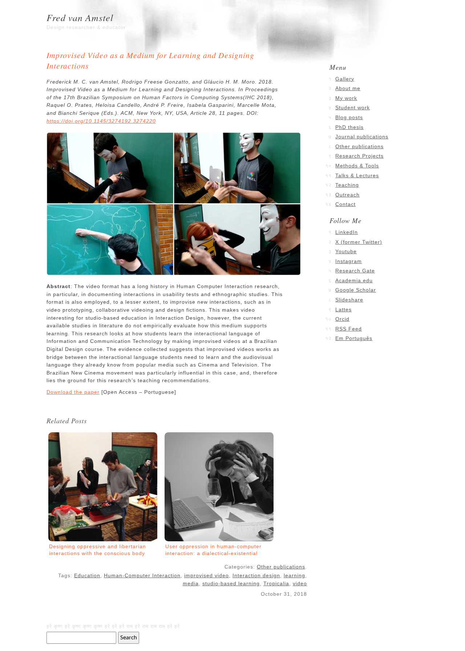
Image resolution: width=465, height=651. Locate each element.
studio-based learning (231, 583)
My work (346, 98)
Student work (352, 107)
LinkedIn (346, 232)
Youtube (346, 251)
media (191, 583)
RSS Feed (348, 329)
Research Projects (359, 156)
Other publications (281, 567)
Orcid (342, 319)
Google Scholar (355, 290)
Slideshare (349, 300)
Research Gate (355, 271)
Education (87, 575)
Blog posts (349, 117)
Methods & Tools (357, 166)
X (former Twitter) (358, 242)
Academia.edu (354, 280)
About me (347, 88)
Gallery (344, 79)
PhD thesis (349, 127)
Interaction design (256, 575)
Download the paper (73, 392)
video (300, 583)
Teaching (347, 185)
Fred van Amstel (79, 17)
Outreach (347, 195)
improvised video (206, 575)
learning (294, 575)
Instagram (348, 261)
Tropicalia (276, 583)
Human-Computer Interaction (142, 575)
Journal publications (361, 137)
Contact (345, 204)
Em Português (353, 338)
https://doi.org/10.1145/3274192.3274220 (101, 121)
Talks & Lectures (357, 175)
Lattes (343, 309)
